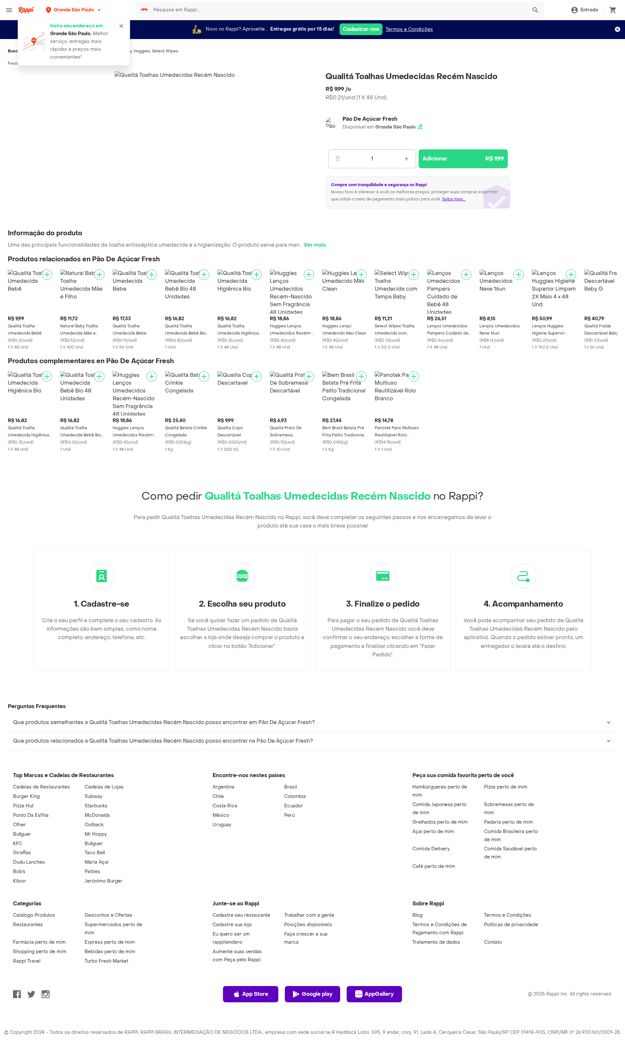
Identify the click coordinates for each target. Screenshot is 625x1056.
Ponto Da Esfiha (31, 815)
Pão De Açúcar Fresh (369, 119)
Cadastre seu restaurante (241, 915)
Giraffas (22, 853)
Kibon (19, 881)
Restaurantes (28, 925)
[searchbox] (338, 10)
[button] (74, 10)
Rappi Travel (26, 961)
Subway (93, 796)
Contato (493, 942)
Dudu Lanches (29, 862)
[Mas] (406, 158)
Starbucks (96, 806)
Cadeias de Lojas (104, 787)
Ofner (19, 825)
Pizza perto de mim (505, 787)
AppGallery (379, 994)
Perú (289, 815)
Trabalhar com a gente (309, 915)
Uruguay (222, 825)
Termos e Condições (409, 29)
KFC (17, 844)
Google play (317, 994)
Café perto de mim (433, 866)
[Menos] (337, 158)
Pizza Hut (23, 806)
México (221, 815)
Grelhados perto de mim (440, 822)
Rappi (13, 63)
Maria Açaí (96, 862)
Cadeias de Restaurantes (41, 787)
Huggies (142, 51)
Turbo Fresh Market (106, 961)
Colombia (295, 796)
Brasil (290, 787)
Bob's (19, 872)
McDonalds (97, 815)
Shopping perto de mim (39, 952)
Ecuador (293, 806)
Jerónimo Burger (104, 881)
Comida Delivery (431, 849)
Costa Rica (225, 806)
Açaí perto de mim (433, 832)
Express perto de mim (110, 942)
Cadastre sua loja (232, 925)
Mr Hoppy (96, 834)
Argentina (223, 787)
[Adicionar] (47, 274)
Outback (94, 825)
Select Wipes (165, 51)
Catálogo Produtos (34, 915)
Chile (218, 796)
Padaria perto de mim (508, 822)
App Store (255, 994)
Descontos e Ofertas (108, 915)
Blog (417, 915)
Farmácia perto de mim (39, 942)
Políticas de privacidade (511, 925)
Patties (92, 872)
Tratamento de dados (436, 942)
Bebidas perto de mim (110, 952)
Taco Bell (95, 853)
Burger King (26, 796)
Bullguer (22, 834)
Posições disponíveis (308, 925)
